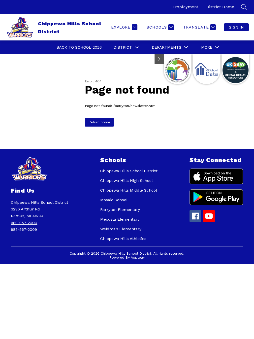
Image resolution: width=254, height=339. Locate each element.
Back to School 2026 (79, 47)
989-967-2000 (24, 222)
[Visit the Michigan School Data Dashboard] (206, 69)
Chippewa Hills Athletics (123, 238)
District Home (220, 6)
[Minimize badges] (159, 59)
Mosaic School (113, 200)
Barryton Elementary (120, 209)
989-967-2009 (24, 229)
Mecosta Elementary (119, 219)
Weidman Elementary (120, 229)
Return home (99, 122)
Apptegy (138, 257)
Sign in (236, 27)
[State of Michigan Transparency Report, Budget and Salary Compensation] (177, 69)
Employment (185, 6)
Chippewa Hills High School (126, 180)
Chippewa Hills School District (129, 171)
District (123, 47)
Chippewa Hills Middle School (128, 190)
